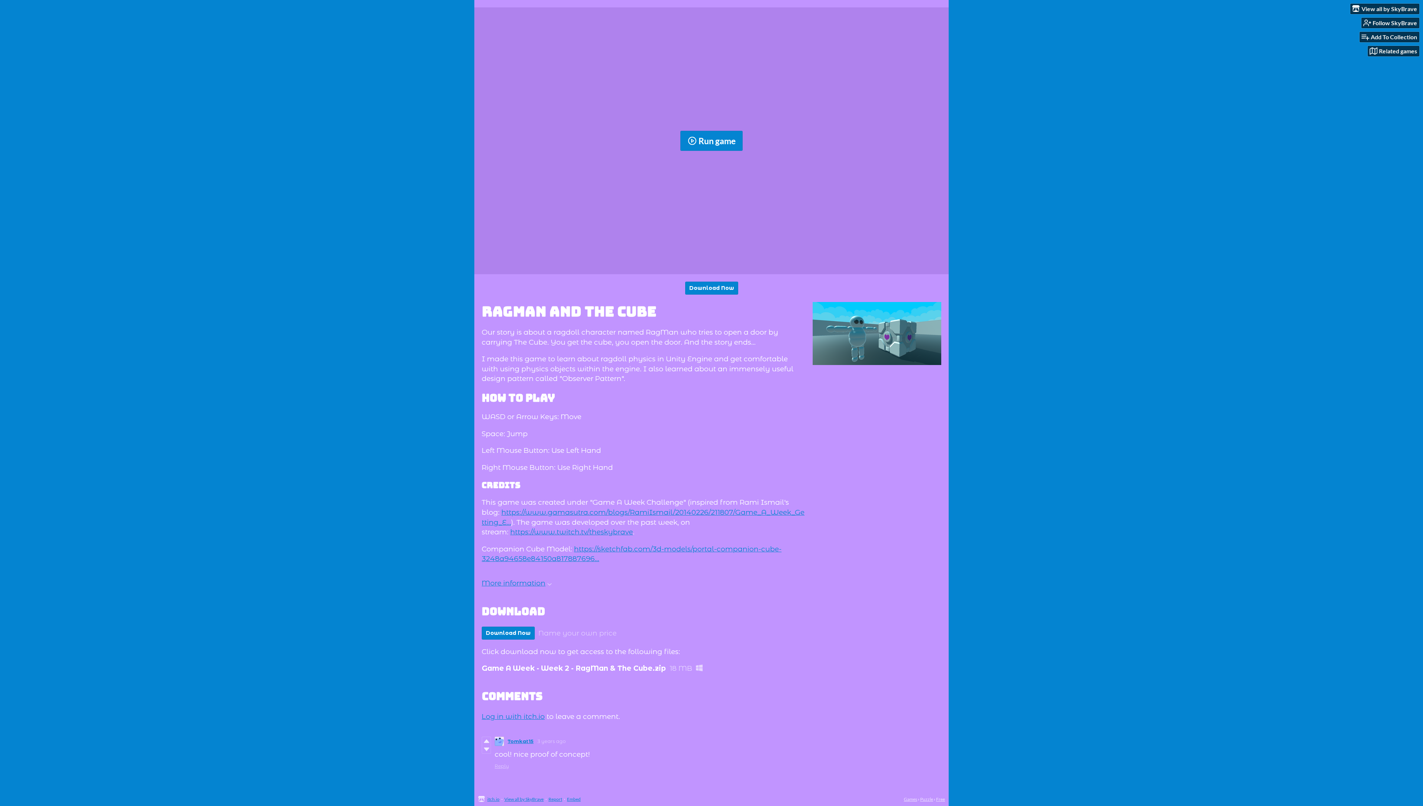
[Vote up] (486, 741)
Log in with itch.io (513, 716)
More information (513, 583)
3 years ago (551, 741)
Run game (717, 141)
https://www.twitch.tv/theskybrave (571, 532)
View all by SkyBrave (524, 799)
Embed (574, 799)
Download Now (711, 288)
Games (910, 799)
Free (940, 799)
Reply (502, 766)
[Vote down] (486, 749)
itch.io (493, 799)
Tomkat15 (521, 741)
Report (555, 799)
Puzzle (926, 799)
